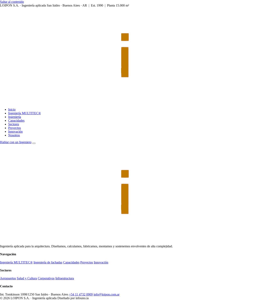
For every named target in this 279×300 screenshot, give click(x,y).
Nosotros (14, 135)
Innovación (15, 131)
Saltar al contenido (12, 1)
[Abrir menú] (34, 143)
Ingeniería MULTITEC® (24, 113)
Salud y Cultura (27, 278)
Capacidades (16, 120)
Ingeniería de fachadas (47, 262)
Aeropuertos (8, 278)
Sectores (13, 124)
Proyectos (14, 128)
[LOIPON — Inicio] (111, 102)
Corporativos (46, 278)
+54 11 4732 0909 (81, 294)
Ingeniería (14, 117)
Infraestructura (64, 278)
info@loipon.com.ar (106, 294)
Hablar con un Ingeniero (15, 142)
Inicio (12, 109)
